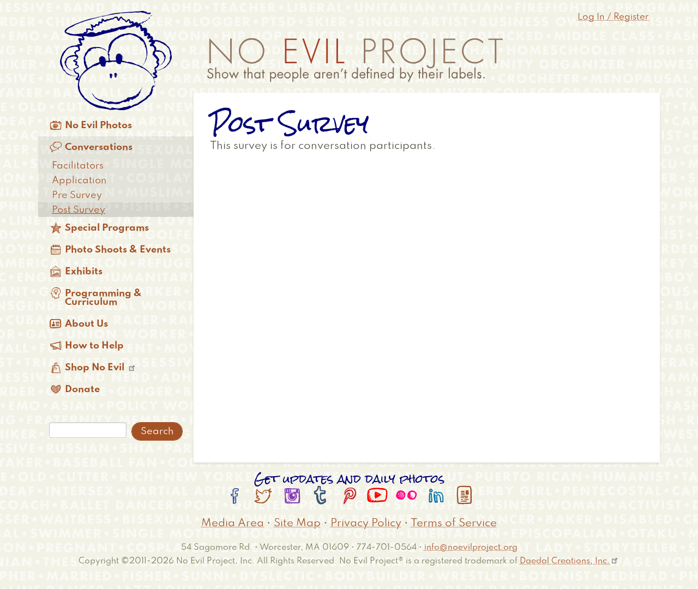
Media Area (232, 523)
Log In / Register (613, 17)
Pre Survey (77, 195)
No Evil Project (355, 60)
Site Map (297, 523)
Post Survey (78, 210)
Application (79, 180)
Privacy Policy (365, 523)
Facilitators (78, 165)
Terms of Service (454, 523)
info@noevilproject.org (471, 547)
